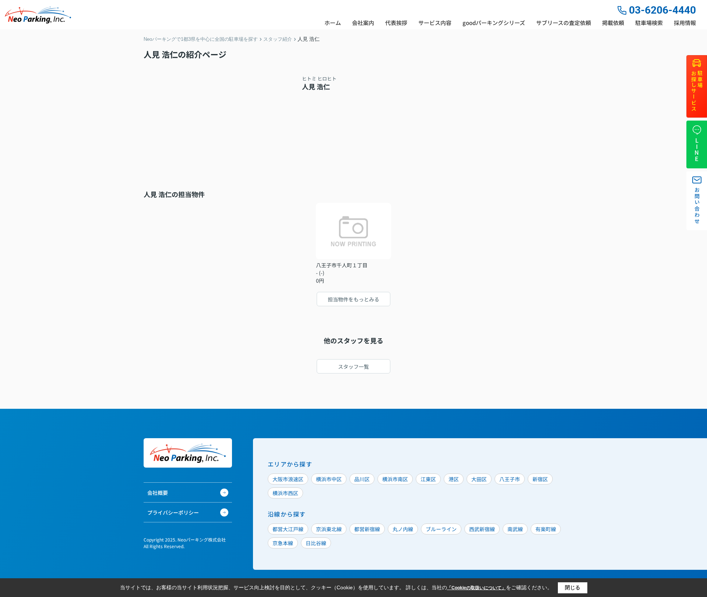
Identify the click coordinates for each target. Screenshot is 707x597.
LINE (696, 149)
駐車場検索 (649, 22)
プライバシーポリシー (173, 512)
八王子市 (509, 479)
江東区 (428, 479)
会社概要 (157, 492)
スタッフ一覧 (353, 366)
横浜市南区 (395, 479)
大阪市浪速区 (287, 479)
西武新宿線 (482, 529)
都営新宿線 (367, 529)
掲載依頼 (613, 22)
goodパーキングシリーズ (493, 22)
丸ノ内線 (403, 529)
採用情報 (685, 22)
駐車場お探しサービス (697, 91)
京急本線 (282, 543)
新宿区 (540, 479)
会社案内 (363, 22)
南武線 (515, 529)
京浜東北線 (329, 529)
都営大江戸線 (287, 529)
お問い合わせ (697, 206)
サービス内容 (434, 22)
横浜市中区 (329, 479)
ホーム (332, 22)
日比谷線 (316, 543)
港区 (454, 479)
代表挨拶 (396, 22)
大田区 (479, 479)
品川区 (362, 479)
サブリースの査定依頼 (563, 22)
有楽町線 (545, 529)
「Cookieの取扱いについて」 (476, 587)
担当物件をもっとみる (353, 299)
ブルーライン (441, 529)
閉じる (572, 587)
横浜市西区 (285, 493)
